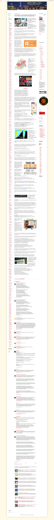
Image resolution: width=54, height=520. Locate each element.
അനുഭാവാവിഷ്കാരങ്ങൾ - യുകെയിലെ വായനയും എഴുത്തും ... (10, 56)
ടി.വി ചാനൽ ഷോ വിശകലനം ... (10, 198)
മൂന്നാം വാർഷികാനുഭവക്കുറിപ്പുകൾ (10, 283)
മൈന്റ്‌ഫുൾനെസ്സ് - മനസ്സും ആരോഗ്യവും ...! (10, 286)
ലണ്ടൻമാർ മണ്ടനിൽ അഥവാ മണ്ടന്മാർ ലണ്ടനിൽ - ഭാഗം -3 (10, 309)
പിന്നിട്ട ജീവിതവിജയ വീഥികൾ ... (10, 225)
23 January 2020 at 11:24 (19, 297)
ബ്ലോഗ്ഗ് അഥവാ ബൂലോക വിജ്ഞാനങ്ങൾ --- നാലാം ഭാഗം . (10, 264)
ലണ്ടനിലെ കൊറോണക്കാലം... (10, 295)
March (41, 59)
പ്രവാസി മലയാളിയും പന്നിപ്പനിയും (10, 245)
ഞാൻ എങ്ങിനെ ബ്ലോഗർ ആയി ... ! (20, 279)
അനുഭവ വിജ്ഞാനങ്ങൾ (10, 49)
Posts (10, 511)
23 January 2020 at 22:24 (19, 372)
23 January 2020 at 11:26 (19, 315)
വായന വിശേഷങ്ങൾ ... (10, 318)
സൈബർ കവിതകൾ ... (10, 338)
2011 (40, 76)
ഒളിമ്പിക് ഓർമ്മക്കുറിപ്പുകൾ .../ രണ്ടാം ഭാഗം (10, 147)
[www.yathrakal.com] (42, 119)
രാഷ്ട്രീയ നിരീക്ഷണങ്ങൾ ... (10, 293)
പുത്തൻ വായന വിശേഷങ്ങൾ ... (10, 229)
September (41, 54)
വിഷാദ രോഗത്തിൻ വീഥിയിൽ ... (10, 322)
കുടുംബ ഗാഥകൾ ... (10, 160)
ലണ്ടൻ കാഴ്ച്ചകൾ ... (10, 297)
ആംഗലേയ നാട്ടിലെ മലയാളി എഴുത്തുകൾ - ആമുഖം (10, 70)
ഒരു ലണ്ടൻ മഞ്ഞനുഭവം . (10, 137)
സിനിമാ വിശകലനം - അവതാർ (10, 332)
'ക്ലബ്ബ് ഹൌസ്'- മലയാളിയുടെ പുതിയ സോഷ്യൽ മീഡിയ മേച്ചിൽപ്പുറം (10, 33)
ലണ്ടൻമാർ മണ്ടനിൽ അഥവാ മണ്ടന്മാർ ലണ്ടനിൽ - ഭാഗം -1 (10, 313)
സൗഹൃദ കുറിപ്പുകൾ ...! (10, 345)
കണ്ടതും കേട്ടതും (10, 154)
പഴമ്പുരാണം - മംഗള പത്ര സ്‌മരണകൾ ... (10, 222)
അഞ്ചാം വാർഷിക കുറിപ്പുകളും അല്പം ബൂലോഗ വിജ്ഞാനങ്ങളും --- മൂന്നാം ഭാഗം (10, 45)
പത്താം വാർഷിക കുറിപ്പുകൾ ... (10, 216)
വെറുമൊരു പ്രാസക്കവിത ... (10, 327)
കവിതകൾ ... (10, 159)
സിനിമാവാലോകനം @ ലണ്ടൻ (10, 336)
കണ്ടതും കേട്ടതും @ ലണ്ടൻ (10, 156)
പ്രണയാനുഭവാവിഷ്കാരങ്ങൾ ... (10, 239)
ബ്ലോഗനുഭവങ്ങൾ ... (10, 257)
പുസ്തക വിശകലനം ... (10, 231)
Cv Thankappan (18, 331)
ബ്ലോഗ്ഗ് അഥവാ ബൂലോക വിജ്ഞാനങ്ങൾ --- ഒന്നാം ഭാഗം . (10, 260)
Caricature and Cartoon (10, 42)
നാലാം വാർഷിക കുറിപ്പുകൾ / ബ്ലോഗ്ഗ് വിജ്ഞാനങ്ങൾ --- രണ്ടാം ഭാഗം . (10, 205)
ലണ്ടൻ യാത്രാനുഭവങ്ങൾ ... (10, 299)
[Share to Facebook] (23, 278)
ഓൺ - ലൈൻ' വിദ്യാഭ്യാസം (10, 152)
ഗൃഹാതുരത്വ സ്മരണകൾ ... (10, 187)
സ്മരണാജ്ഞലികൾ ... (10, 346)
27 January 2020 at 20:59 (19, 433)
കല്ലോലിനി (17, 416)
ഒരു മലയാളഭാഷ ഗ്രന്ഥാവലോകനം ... (10, 132)
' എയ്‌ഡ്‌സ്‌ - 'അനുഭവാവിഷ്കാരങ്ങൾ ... (10, 23)
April (40, 58)
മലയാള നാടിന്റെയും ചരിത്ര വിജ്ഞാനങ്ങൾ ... (10, 274)
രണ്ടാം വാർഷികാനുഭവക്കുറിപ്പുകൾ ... (10, 291)
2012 (40, 75)
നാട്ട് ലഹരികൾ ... (10, 202)
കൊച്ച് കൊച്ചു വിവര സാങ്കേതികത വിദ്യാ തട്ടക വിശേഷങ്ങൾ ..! (10, 166)
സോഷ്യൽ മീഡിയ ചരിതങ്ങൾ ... (10, 340)
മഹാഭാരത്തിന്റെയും (10, 276)
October (41, 53)
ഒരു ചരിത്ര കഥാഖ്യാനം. (10, 129)
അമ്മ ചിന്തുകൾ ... (10, 59)
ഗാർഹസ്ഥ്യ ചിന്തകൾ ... (10, 175)
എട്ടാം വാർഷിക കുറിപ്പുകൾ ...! (10, 120)
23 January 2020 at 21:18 (19, 348)
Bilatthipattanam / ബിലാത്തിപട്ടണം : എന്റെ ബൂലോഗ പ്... (42, 64)
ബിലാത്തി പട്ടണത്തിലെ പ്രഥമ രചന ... (10, 247)
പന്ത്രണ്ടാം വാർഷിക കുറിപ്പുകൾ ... (10, 219)
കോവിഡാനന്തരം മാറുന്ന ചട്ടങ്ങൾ (10, 169)
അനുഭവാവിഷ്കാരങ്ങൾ (10, 52)
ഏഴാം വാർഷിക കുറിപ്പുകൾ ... (10, 122)
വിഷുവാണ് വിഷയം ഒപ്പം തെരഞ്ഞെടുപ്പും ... (10, 325)
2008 (40, 79)
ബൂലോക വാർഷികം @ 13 (41, 147)
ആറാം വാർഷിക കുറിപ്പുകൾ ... (10, 104)
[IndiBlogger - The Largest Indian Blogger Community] (42, 114)
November (41, 52)
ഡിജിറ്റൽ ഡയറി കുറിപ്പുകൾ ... (10, 200)
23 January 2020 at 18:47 (19, 329)
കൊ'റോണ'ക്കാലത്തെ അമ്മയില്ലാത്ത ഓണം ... (10, 162)
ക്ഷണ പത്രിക (10, 171)
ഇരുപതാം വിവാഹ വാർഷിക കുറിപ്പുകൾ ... (10, 116)
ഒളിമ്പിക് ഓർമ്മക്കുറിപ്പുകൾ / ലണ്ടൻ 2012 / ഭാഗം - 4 (10, 149)
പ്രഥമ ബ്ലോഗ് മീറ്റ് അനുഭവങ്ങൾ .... (10, 242)
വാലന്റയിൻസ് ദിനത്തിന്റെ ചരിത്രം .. (10, 320)
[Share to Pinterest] (24, 278)
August (41, 55)
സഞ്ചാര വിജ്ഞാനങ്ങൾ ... (10, 329)
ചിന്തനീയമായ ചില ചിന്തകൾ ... (10, 189)
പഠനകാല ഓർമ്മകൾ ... (10, 211)
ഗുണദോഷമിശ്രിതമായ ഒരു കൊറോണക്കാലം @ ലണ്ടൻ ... (10, 178)
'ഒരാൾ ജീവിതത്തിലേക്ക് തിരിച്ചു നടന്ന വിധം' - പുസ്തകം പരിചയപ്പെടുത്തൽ (10, 29)
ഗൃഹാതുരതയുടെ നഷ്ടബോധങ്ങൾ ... (10, 184)
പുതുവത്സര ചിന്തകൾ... (10, 226)
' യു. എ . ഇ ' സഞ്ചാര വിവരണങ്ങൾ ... (10, 26)
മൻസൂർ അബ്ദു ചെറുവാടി (19, 430)
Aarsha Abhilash (18, 317)
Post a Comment (17, 461)
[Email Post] (19, 278)
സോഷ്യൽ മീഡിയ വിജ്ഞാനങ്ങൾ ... (10, 342)
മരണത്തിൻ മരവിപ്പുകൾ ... (10, 267)
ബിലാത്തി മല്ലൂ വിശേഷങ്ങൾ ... (10, 252)
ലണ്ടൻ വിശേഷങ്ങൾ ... (10, 303)
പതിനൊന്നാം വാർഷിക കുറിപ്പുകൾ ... (10, 213)
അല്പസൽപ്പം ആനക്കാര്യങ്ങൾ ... (10, 64)
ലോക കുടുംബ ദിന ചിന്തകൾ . (10, 316)
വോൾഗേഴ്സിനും (16, 268)
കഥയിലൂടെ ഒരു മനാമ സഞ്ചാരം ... (10, 158)
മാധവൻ (17, 350)
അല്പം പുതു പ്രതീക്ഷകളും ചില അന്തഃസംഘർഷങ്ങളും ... (10, 61)
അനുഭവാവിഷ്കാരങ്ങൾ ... (10, 53)
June (41, 57)
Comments (41, 123)
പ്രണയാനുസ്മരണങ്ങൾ (10, 240)
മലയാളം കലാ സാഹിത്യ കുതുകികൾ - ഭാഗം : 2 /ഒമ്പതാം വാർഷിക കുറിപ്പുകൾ (10, 270)
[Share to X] (22, 278)
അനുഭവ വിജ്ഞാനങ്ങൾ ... (10, 51)
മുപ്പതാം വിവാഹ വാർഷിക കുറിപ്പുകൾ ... (10, 280)
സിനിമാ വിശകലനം (10, 330)
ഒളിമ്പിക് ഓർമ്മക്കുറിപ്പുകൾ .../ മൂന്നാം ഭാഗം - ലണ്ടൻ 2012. (10, 143)
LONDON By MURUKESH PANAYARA (42, 62)
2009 (40, 78)
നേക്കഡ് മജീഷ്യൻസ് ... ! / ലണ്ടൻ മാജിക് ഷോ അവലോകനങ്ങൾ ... (10, 209)
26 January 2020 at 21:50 (19, 428)
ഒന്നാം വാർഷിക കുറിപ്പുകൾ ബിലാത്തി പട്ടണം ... (10, 125)
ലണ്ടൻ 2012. (10, 296)
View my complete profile (41, 32)
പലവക (10, 220)
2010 (40, 77)
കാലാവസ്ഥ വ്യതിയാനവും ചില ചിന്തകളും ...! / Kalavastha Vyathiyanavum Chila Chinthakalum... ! (42, 130)
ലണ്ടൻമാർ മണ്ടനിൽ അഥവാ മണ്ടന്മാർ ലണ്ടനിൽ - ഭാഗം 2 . (10, 306)
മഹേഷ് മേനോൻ (18, 396)
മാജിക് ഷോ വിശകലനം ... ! (10, 278)
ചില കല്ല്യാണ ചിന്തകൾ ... (10, 191)
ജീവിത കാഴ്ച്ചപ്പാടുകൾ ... (10, 193)
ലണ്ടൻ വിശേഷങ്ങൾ (10, 301)
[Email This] (21, 278)
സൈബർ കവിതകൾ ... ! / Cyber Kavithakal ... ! (42, 132)
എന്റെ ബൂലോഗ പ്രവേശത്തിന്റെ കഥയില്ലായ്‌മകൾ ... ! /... (42, 67)
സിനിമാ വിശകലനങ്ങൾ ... (10, 334)
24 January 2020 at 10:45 (19, 414)
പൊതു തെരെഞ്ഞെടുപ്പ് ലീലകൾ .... (10, 235)
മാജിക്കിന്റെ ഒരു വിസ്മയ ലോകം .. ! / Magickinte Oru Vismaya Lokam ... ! (25, 500)
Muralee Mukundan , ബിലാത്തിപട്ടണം (20, 299)
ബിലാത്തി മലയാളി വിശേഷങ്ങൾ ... (10, 249)
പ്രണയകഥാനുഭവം (10, 237)
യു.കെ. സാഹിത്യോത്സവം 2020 (10, 289)
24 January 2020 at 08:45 (19, 407)
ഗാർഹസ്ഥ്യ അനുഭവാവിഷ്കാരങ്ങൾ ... (10, 173)
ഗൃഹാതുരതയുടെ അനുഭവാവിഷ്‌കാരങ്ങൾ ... (10, 181)
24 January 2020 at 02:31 (19, 394)
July (40, 56)
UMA (16, 369)
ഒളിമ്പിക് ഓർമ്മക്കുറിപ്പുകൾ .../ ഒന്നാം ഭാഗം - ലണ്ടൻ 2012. (10, 140)
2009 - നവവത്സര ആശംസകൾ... (10, 40)
